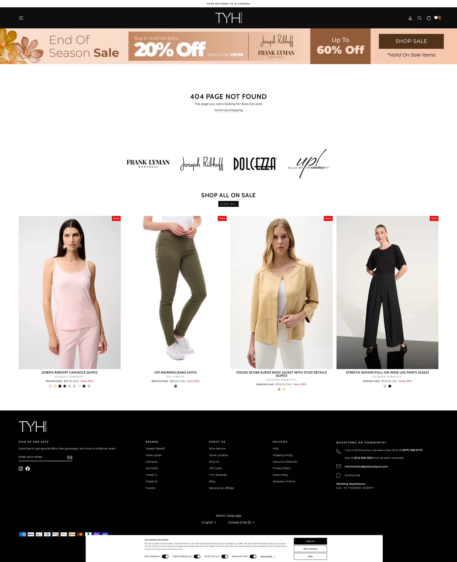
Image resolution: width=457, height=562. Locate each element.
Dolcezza (151, 461)
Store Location (218, 455)
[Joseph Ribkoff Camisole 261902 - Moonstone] (69, 386)
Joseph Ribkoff (155, 448)
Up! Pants (152, 468)
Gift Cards (215, 468)
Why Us (214, 461)
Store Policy (280, 474)
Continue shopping (228, 110)
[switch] (197, 556)
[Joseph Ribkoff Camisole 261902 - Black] (60, 386)
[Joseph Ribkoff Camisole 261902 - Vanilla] (79, 386)
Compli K (151, 474)
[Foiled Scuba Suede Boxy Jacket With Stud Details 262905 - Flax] (279, 389)
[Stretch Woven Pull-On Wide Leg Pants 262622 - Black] (389, 386)
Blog (212, 481)
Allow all (310, 541)
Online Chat (352, 475)
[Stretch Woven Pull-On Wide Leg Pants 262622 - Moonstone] (385, 386)
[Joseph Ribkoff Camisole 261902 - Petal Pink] (50, 386)
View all (228, 204)
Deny (310, 556)
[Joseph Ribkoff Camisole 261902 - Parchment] (74, 386)
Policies (23, 510)
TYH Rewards (217, 474)
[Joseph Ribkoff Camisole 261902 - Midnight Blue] (64, 386)
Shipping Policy (282, 455)
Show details (266, 556)
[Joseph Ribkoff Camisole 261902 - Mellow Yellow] (55, 386)
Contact (24, 504)
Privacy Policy (281, 468)
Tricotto (150, 488)
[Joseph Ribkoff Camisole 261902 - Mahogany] (84, 386)
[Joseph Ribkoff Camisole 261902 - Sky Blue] (89, 386)
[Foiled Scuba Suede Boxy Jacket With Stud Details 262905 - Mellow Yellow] (284, 389)
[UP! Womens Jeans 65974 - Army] (175, 386)
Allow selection (310, 549)
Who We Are (217, 448)
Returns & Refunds (285, 461)
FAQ (275, 448)
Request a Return (284, 481)
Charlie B (151, 481)
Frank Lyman (154, 455)
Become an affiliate (221, 488)
